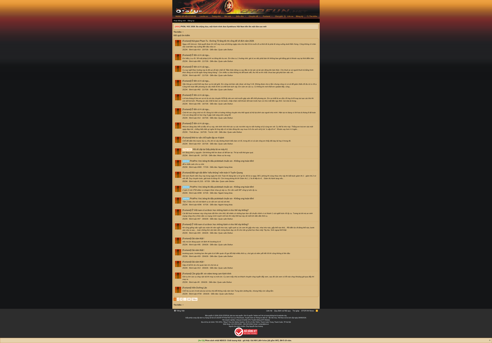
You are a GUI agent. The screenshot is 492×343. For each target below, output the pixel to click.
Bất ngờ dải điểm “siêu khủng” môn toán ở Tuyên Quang (212, 173)
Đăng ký (191, 21)
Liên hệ (269, 311)
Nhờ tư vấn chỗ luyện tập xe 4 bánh (203, 138)
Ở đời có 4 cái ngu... (196, 55)
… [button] (185, 299)
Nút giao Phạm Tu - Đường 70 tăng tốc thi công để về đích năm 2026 (218, 41)
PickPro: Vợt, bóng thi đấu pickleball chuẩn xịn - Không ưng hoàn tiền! (218, 161)
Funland (266, 16)
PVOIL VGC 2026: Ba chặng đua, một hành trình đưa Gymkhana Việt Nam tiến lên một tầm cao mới (223, 26)
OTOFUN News (307, 311)
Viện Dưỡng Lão (194, 288)
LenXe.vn (204, 16)
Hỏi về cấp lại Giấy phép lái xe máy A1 (205, 149)
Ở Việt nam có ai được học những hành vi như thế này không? (215, 210)
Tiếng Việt (180, 311)
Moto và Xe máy (223, 155)
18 (189, 299)
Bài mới (227, 16)
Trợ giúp (296, 311)
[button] (233, 16)
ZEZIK (185, 50)
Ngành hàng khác (225, 167)
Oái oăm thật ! (193, 238)
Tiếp (194, 299)
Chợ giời (279, 16)
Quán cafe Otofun (225, 50)
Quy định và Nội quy (282, 311)
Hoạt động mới (180, 21)
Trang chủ (216, 16)
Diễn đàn (240, 16)
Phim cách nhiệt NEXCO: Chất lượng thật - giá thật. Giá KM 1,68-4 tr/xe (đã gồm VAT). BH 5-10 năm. (248, 340)
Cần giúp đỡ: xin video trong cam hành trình (206, 274)
